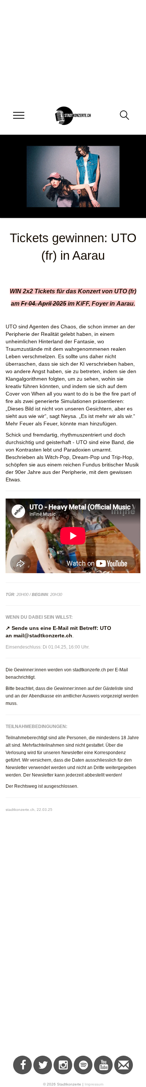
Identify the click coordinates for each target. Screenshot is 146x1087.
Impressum (94, 1084)
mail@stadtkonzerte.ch (42, 635)
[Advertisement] (73, 968)
